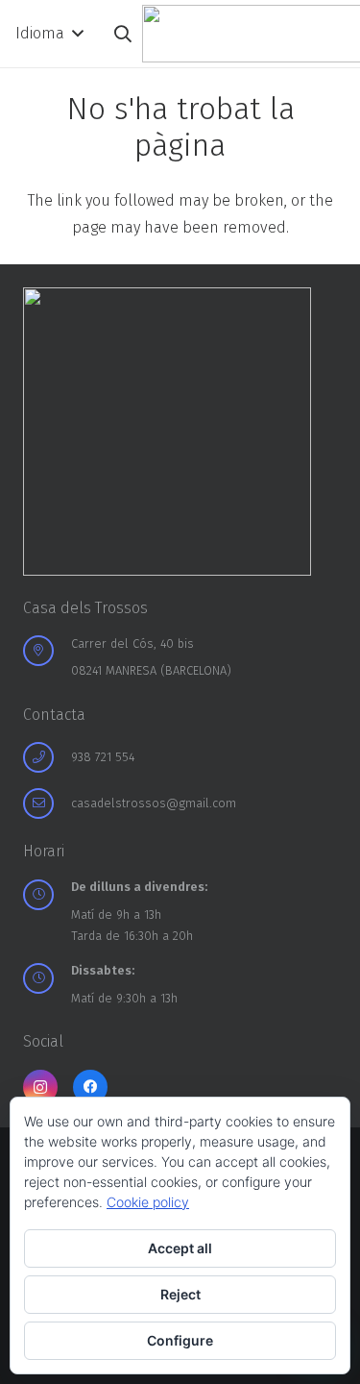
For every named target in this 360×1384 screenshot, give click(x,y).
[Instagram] (40, 1087)
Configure (180, 1340)
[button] (49, 33)
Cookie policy (148, 1202)
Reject (180, 1294)
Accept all (180, 1248)
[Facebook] (90, 1087)
